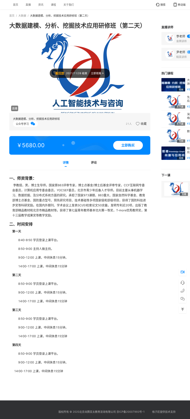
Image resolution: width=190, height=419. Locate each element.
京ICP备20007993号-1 (131, 411)
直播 (28, 4)
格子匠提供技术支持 (164, 411)
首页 (15, 4)
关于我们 (68, 4)
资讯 (40, 4)
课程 (53, 4)
